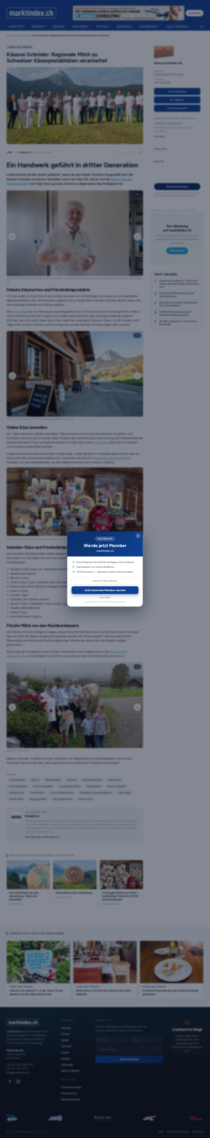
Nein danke (105, 597)
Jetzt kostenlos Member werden (105, 590)
